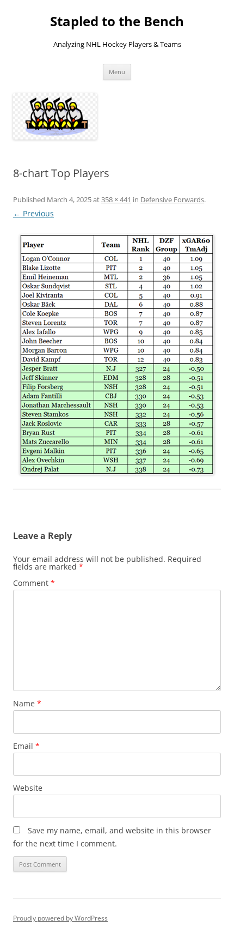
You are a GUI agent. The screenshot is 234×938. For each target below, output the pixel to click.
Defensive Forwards (172, 199)
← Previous (33, 213)
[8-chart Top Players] (117, 354)
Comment (34, 583)
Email (26, 746)
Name (27, 703)
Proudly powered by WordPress (60, 918)
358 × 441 (116, 199)
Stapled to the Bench (117, 21)
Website (27, 788)
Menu (117, 72)
